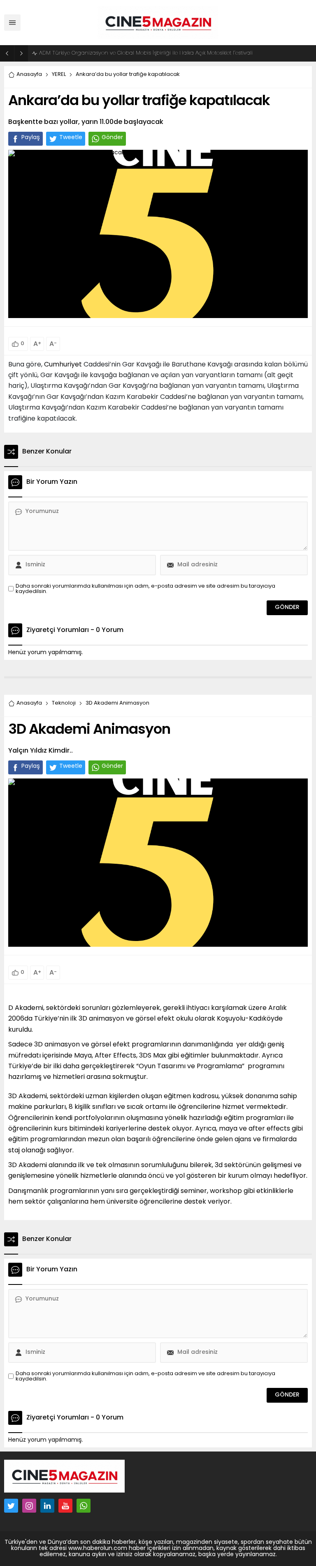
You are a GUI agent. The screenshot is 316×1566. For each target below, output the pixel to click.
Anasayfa (29, 74)
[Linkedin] (47, 1506)
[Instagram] (29, 1506)
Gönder (112, 138)
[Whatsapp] (84, 1506)
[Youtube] (65, 1506)
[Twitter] (11, 1506)
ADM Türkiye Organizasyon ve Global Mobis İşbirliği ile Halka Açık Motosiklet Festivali (146, 53)
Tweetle (70, 138)
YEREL (59, 74)
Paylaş (30, 138)
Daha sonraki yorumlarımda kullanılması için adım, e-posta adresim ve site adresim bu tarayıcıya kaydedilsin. (145, 589)
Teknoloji (64, 703)
